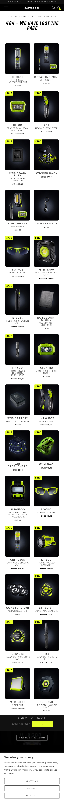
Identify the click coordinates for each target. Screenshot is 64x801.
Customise (32, 788)
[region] (32, 777)
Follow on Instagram (32, 738)
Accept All (32, 781)
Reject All (32, 795)
